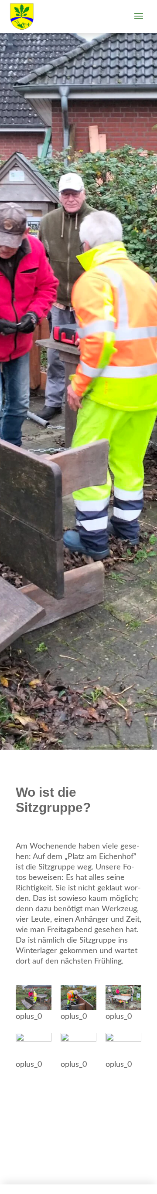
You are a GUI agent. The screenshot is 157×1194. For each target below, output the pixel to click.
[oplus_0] (33, 997)
